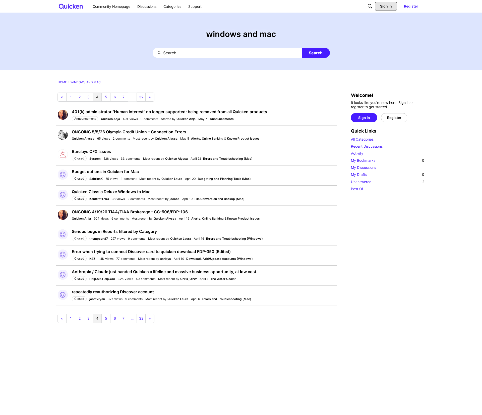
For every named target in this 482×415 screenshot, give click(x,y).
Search (316, 52)
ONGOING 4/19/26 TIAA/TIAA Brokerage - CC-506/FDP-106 (130, 211)
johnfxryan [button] (97, 299)
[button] (63, 115)
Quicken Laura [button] (171, 179)
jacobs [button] (174, 199)
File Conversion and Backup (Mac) (220, 199)
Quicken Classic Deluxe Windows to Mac (111, 191)
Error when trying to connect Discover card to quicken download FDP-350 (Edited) (151, 251)
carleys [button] (165, 259)
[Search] (370, 6)
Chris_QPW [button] (188, 279)
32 (141, 97)
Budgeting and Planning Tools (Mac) (224, 179)
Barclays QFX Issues (91, 151)
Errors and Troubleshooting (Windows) (234, 238)
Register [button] (394, 117)
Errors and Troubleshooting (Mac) (228, 158)
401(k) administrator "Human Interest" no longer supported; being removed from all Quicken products (169, 111)
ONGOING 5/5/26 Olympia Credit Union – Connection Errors (129, 131)
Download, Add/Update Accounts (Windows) (219, 259)
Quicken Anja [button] (110, 119)
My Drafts (387, 174)
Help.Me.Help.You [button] (102, 279)
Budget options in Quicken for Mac (105, 171)
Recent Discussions (367, 146)
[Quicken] (71, 6)
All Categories (362, 139)
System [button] (95, 158)
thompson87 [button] (98, 238)
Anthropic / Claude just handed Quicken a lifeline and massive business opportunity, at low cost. (165, 271)
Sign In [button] (364, 117)
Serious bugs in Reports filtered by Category (114, 231)
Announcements (222, 119)
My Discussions (363, 167)
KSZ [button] (92, 259)
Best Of (357, 189)
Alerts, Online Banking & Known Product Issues (225, 138)
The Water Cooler (223, 279)
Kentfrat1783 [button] (99, 199)
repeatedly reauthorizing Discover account (113, 291)
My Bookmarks (387, 160)
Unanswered (387, 182)
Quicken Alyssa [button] (83, 138)
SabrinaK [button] (96, 179)
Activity (357, 153)
